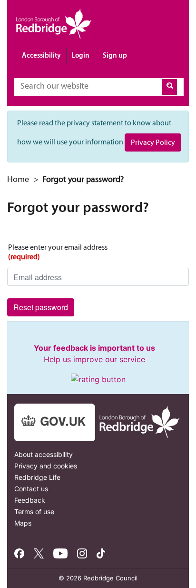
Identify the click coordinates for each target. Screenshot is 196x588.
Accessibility (41, 55)
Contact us (31, 489)
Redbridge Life (37, 477)
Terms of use (34, 511)
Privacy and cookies (45, 466)
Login (80, 55)
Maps (22, 523)
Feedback (29, 500)
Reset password (40, 307)
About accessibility (43, 454)
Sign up (115, 55)
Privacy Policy (153, 142)
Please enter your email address (58, 252)
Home (18, 179)
